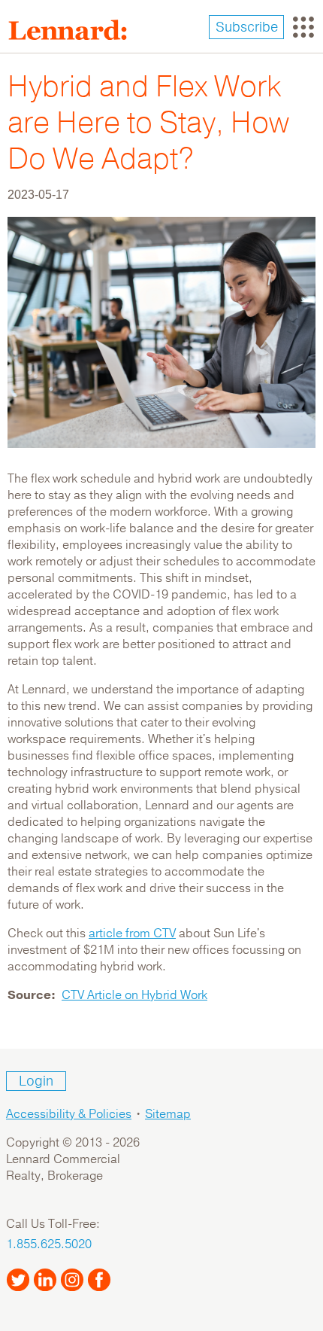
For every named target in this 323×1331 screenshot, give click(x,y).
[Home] (74, 30)
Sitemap (168, 1114)
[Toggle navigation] (303, 27)
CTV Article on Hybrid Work (134, 995)
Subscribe (247, 27)
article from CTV (132, 933)
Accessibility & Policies (68, 1114)
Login (36, 1081)
